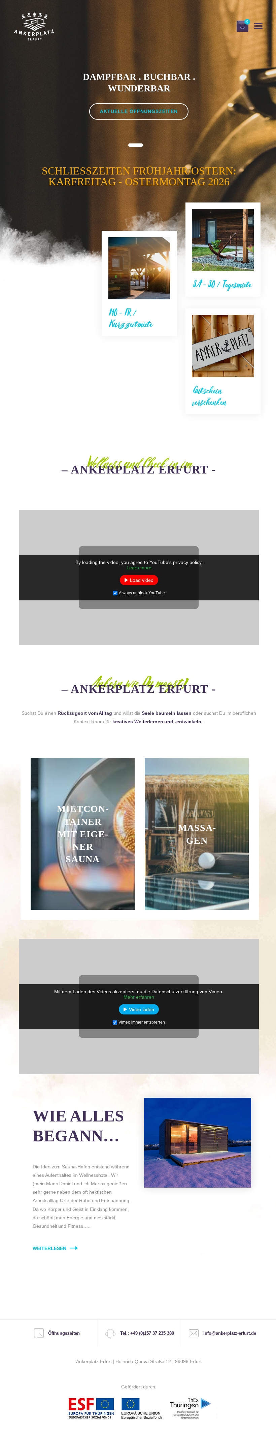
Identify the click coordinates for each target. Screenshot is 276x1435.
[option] (139, 102)
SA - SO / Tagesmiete (222, 284)
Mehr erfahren (139, 997)
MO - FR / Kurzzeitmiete (130, 318)
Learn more (139, 567)
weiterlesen (83, 927)
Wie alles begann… (78, 1126)
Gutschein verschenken (210, 396)
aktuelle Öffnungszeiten (139, 111)
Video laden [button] (141, 1009)
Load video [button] (141, 580)
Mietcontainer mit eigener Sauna (82, 834)
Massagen (197, 833)
